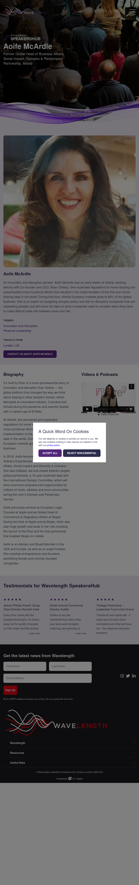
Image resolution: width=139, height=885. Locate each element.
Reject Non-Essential (81, 453)
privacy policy (53, 445)
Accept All (50, 453)
